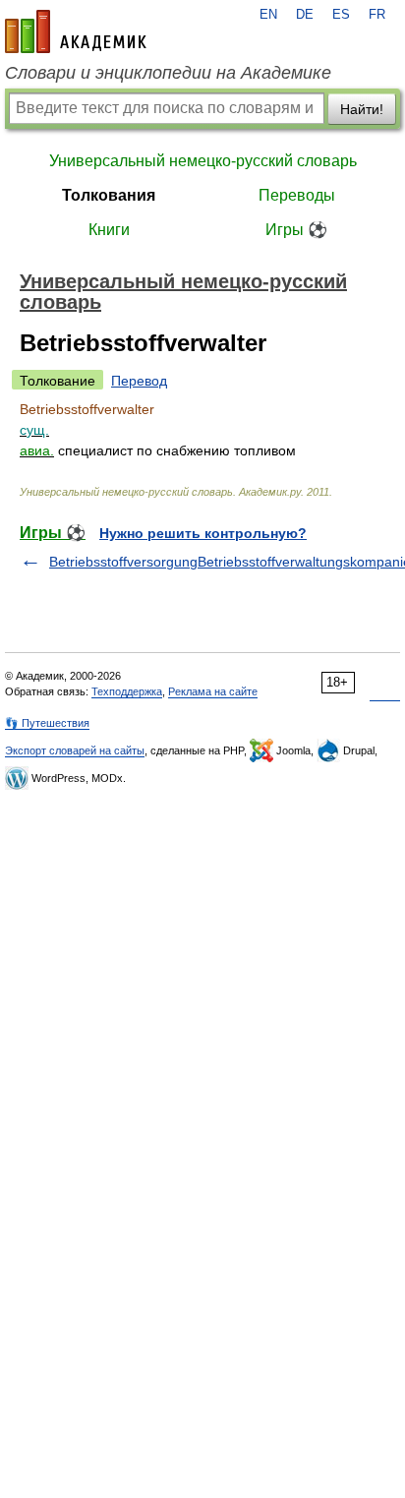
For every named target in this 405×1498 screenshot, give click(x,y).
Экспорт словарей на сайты (75, 750)
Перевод (139, 381)
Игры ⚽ (296, 229)
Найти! (361, 109)
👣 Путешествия (47, 723)
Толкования (108, 195)
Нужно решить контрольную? (203, 533)
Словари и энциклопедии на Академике (168, 73)
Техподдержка (126, 691)
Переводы (297, 195)
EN (268, 15)
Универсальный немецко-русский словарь (203, 160)
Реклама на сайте (213, 691)
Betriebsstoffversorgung (123, 561)
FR (377, 15)
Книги (109, 229)
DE (305, 15)
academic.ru (75, 31)
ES (341, 15)
